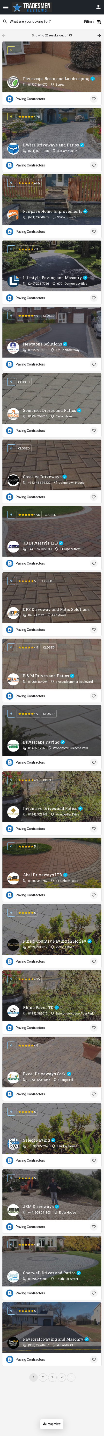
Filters (89, 22)
